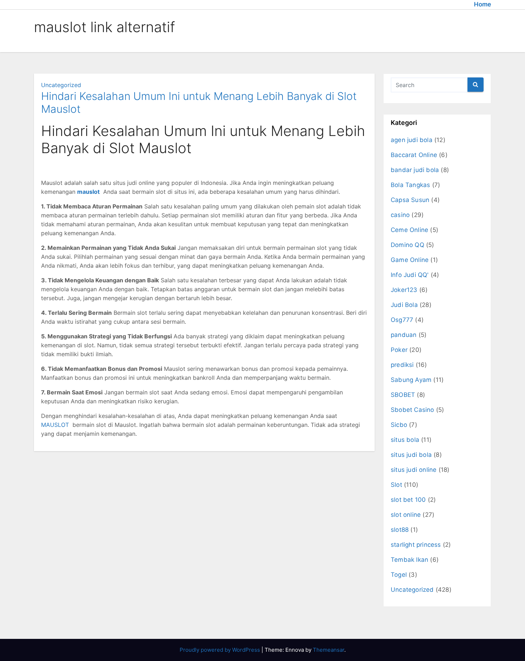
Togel (399, 574)
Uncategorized (61, 85)
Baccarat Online (414, 154)
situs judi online (413, 469)
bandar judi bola (415, 169)
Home (482, 4)
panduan (403, 334)
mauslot (88, 191)
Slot (396, 484)
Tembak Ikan (409, 559)
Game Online (410, 259)
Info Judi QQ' (410, 274)
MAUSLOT (55, 424)
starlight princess (416, 544)
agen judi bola (411, 139)
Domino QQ (407, 244)
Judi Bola (404, 304)
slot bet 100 (408, 499)
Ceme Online (409, 229)
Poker (399, 349)
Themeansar (328, 649)
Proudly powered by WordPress (220, 649)
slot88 (400, 529)
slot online (406, 514)
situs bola (405, 439)
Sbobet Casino (412, 409)
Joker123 (404, 289)
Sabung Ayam (411, 379)
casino (400, 214)
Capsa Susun (410, 199)
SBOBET (403, 394)
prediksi (402, 364)
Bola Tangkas (410, 184)
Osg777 (402, 319)
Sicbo (399, 424)
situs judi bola (411, 454)
